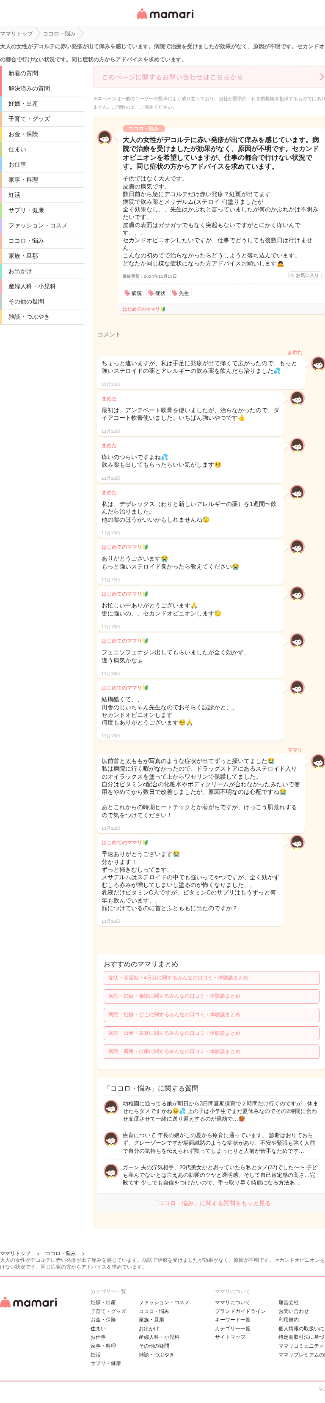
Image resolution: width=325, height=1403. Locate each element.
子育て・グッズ (29, 118)
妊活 (14, 194)
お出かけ (20, 271)
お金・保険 (23, 134)
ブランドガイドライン (240, 1311)
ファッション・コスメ (38, 225)
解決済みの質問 (29, 88)
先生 (184, 293)
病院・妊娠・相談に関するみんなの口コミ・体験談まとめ (174, 996)
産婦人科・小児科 (32, 286)
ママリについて (233, 1302)
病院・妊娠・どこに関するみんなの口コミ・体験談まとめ (174, 1014)
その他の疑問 (26, 301)
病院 (137, 293)
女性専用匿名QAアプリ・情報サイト (165, 19)
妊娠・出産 (23, 103)
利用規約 (288, 1320)
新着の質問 (23, 73)
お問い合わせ (293, 1311)
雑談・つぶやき (29, 316)
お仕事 (17, 164)
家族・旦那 (23, 255)
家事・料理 (23, 179)
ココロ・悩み (26, 240)
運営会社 (288, 1302)
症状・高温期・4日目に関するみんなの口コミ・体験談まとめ (178, 978)
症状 (160, 293)
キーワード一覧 (233, 1320)
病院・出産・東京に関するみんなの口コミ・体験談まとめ (174, 1033)
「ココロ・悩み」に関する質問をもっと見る (211, 1203)
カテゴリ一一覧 (233, 1329)
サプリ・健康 (26, 210)
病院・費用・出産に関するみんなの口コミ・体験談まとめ (174, 1051)
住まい (17, 149)
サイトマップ (230, 1337)
